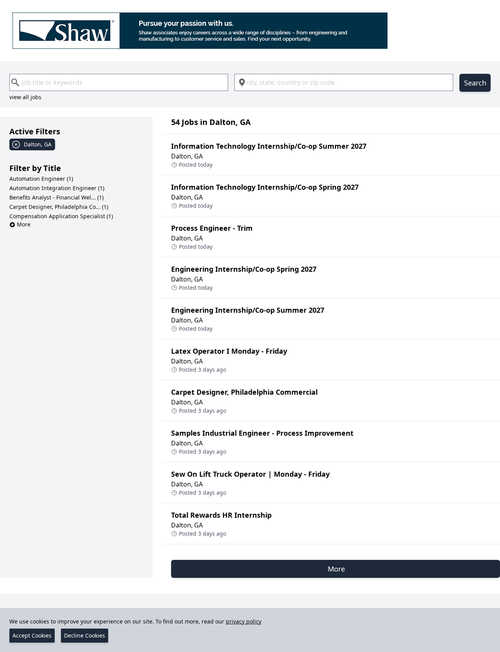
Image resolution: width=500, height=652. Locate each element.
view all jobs (25, 97)
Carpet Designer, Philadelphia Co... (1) (58, 206)
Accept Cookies (32, 635)
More (23, 224)
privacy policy (243, 621)
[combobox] (118, 82)
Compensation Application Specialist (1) (61, 216)
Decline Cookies (84, 635)
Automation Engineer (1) (41, 178)
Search (475, 82)
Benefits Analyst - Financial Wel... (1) (56, 197)
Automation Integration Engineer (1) (56, 188)
